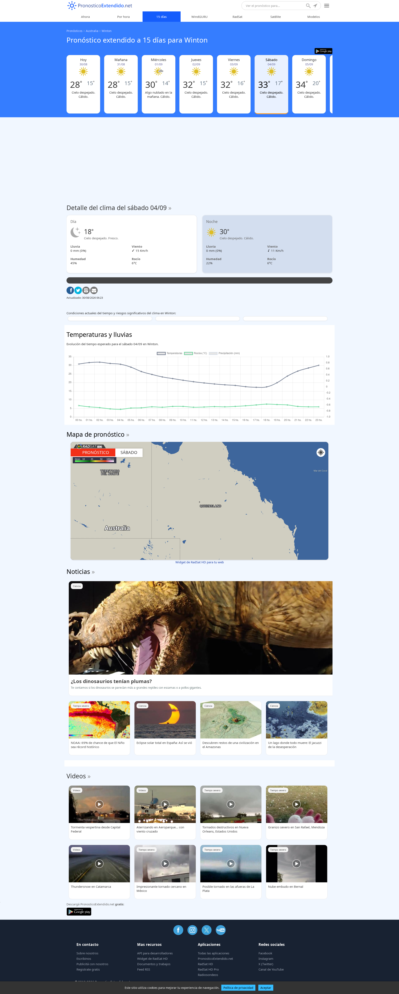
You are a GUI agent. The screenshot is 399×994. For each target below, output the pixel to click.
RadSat (237, 17)
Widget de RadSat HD (152, 958)
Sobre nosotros (87, 953)
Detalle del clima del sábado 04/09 (118, 207)
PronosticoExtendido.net (215, 958)
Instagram (266, 958)
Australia (92, 31)
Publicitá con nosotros (92, 964)
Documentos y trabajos (153, 964)
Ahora (85, 17)
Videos (76, 776)
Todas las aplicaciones (213, 953)
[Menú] (326, 5)
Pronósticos (74, 31)
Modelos (313, 17)
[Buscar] (308, 6)
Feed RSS (143, 969)
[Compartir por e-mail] (94, 290)
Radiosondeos (208, 975)
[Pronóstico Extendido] (99, 5)
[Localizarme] (315, 6)
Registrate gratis (88, 969)
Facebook (265, 953)
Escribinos (83, 958)
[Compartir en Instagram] (86, 290)
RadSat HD (205, 964)
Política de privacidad (238, 988)
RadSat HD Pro (208, 969)
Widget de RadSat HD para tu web (199, 562)
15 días (161, 17)
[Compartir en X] (78, 290)
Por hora (123, 17)
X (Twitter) (266, 964)
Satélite (275, 17)
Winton (107, 31)
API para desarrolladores (155, 953)
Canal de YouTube (271, 969)
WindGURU (199, 17)
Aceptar (265, 988)
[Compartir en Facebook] (70, 290)
